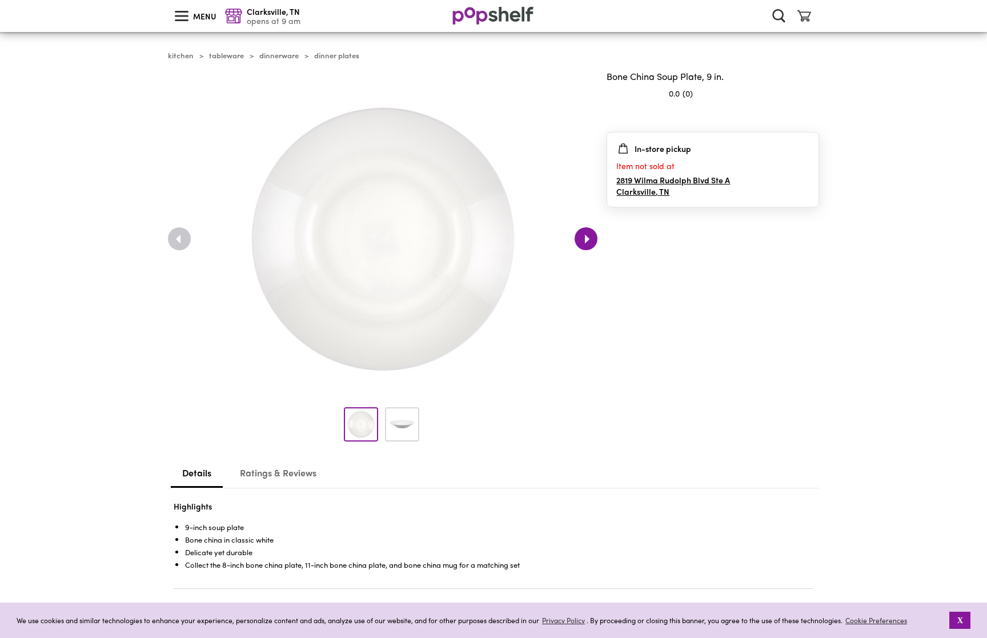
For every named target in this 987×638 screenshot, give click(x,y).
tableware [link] (226, 55)
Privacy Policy (563, 620)
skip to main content (5, 0)
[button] (810, 116)
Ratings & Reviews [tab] (278, 472)
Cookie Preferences (876, 620)
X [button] (960, 620)
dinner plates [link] (336, 55)
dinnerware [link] (279, 55)
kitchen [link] (181, 55)
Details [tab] (196, 472)
